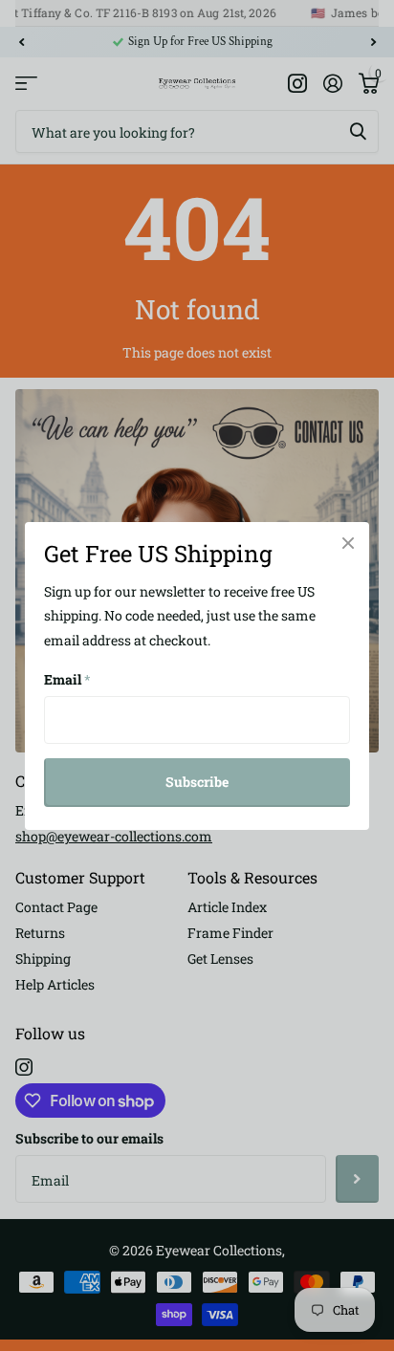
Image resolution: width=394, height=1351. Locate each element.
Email (67, 679)
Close (348, 543)
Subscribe (197, 782)
